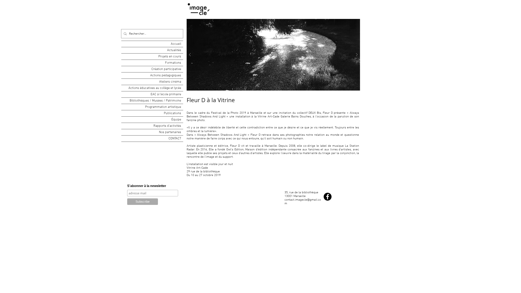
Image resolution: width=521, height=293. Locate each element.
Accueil (176, 44)
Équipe (176, 120)
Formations (173, 63)
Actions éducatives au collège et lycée (154, 88)
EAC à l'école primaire (166, 94)
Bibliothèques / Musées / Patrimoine (155, 101)
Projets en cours (169, 57)
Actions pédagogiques (165, 75)
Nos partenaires (170, 132)
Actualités (174, 50)
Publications (172, 113)
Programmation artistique (163, 107)
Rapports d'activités (167, 126)
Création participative (166, 69)
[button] (273, 55)
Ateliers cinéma (170, 82)
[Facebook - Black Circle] (328, 197)
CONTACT (175, 139)
